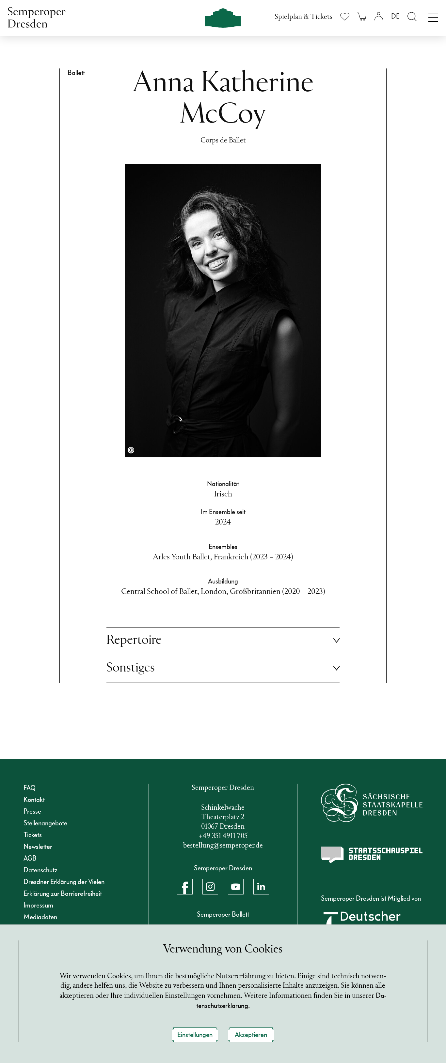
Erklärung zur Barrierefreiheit (63, 893)
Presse (32, 811)
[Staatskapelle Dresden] (372, 803)
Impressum (38, 905)
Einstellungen (195, 1034)
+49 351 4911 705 (223, 836)
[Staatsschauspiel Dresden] (372, 855)
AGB (30, 858)
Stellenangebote (45, 823)
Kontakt (34, 799)
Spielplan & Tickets (303, 17)
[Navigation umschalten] (433, 16)
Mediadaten (40, 917)
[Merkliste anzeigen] (344, 16)
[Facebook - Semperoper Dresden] (185, 886)
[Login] (378, 16)
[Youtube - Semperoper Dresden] (236, 886)
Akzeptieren (251, 1034)
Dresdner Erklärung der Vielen (64, 881)
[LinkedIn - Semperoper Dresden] (261, 886)
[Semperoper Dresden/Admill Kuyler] (131, 450)
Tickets (33, 834)
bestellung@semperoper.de (223, 845)
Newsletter (38, 846)
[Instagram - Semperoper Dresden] (210, 886)
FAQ (30, 787)
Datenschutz (40, 870)
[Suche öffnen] (412, 16)
